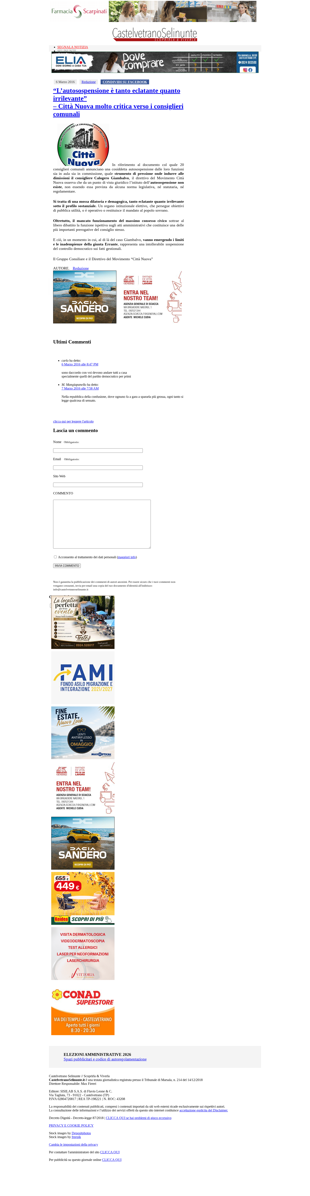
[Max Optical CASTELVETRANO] (83, 758)
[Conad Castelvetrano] (83, 1034)
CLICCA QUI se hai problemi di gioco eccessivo (138, 1118)
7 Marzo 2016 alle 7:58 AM (80, 388)
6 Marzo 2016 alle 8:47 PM (80, 364)
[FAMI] (83, 703)
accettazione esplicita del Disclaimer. (203, 1110)
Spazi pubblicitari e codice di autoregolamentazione (105, 1059)
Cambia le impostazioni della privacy (73, 1144)
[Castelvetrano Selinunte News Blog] (155, 40)
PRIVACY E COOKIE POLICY (71, 1125)
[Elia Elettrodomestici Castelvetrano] (155, 72)
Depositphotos (81, 1133)
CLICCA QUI (110, 1152)
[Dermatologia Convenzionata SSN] (83, 979)
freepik (76, 1137)
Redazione (89, 82)
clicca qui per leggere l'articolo (73, 421)
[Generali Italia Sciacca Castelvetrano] (150, 322)
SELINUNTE (66, 51)
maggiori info (127, 557)
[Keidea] (83, 923)
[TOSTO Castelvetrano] (83, 648)
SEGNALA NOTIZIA (72, 47)
